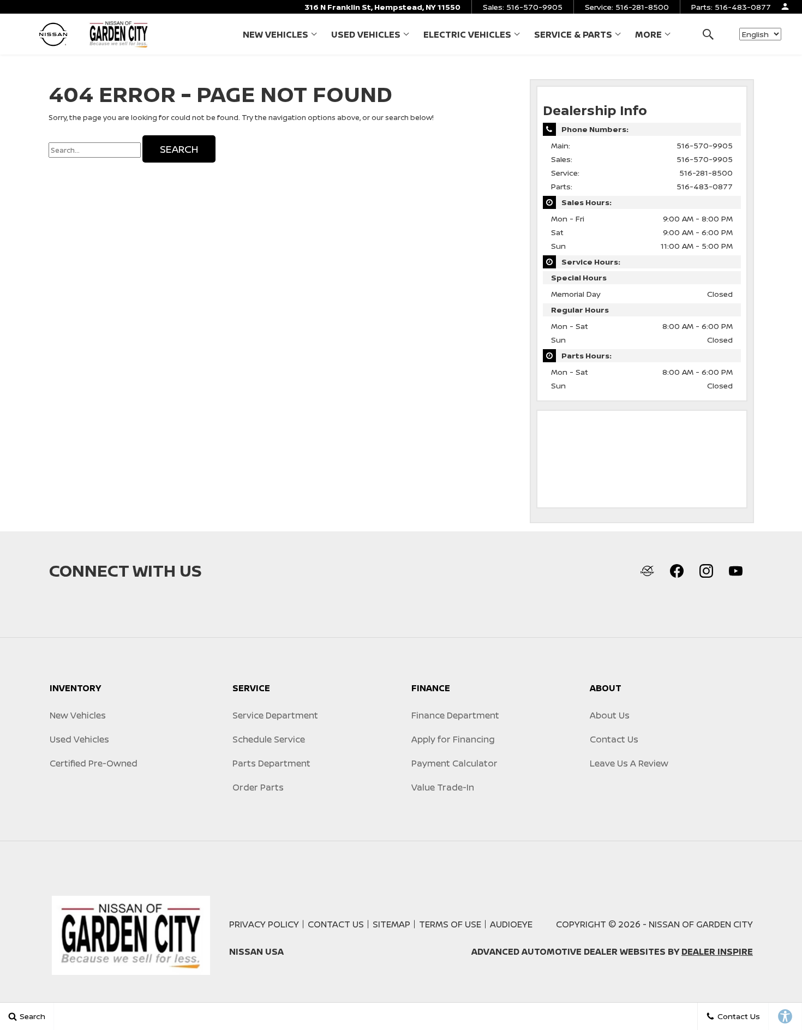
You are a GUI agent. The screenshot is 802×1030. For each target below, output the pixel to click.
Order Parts (258, 787)
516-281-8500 (706, 172)
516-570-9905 (705, 145)
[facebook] (677, 571)
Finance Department (455, 715)
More (648, 36)
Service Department (275, 715)
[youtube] (735, 571)
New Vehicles (275, 34)
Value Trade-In (442, 787)
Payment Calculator (454, 763)
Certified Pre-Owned (93, 763)
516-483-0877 (705, 186)
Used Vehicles (365, 34)
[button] (707, 34)
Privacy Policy (264, 924)
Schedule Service (268, 739)
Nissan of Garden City (701, 924)
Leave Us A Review (629, 763)
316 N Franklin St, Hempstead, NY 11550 (382, 7)
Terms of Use (450, 924)
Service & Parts (573, 36)
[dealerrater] (647, 571)
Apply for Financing (453, 739)
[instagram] (706, 571)
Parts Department (271, 763)
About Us (610, 715)
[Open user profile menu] (785, 6)
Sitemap (391, 924)
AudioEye (511, 924)
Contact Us (614, 739)
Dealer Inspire (717, 951)
